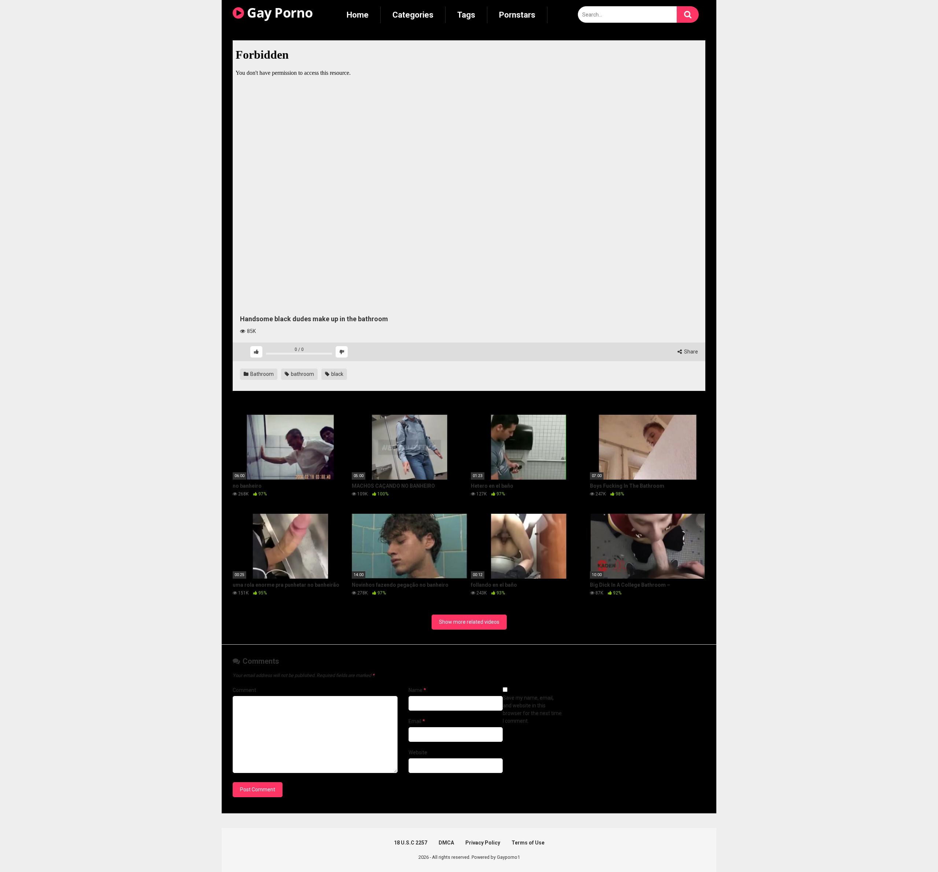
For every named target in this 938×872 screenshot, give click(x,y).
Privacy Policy (482, 843)
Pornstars (517, 14)
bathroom (302, 374)
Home (358, 14)
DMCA (446, 843)
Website (418, 752)
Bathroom (261, 374)
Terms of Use (528, 843)
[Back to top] (913, 849)
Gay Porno (278, 13)
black (336, 374)
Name (417, 690)
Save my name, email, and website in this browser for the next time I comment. (532, 709)
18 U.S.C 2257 (410, 843)
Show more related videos (469, 622)
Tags (466, 14)
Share (690, 352)
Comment (244, 690)
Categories (412, 14)
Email (417, 721)
